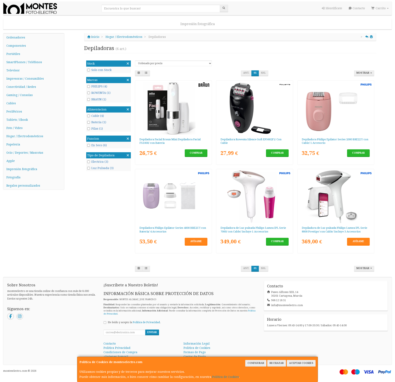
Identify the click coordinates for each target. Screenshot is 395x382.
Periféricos (14, 111)
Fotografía (13, 177)
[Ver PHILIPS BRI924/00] (254, 196)
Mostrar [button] (363, 72)
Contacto (358, 8)
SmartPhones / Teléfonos (24, 62)
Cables (11, 103)
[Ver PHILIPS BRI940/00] (335, 196)
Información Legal (197, 343)
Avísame (196, 241)
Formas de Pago (195, 352)
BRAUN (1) (98, 99)
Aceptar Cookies (301, 363)
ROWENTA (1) (100, 92)
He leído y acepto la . (134, 322)
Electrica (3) (99, 161)
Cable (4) (97, 115)
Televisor (13, 70)
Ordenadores (15, 37)
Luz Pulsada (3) (102, 168)
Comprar (196, 152)
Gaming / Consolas (19, 95)
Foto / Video (14, 128)
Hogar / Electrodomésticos (24, 136)
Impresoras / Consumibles (25, 78)
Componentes (16, 45)
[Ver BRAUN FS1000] (173, 108)
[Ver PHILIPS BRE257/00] (173, 196)
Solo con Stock (101, 70)
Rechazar (277, 363)
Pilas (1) (97, 128)
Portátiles (13, 54)
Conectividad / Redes (21, 86)
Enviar (152, 332)
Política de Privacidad (146, 322)
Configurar (255, 363)
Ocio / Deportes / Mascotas (24, 152)
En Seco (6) (99, 145)
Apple (10, 161)
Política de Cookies (225, 377)
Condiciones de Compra (120, 352)
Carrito (381, 8)
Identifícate (333, 8)
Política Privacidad (116, 347)
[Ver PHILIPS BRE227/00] (335, 108)
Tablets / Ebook (17, 119)
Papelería (13, 144)
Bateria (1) (98, 122)
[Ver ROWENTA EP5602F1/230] (254, 108)
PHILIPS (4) (99, 86)
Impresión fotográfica (197, 24)
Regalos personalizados (23, 185)
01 (255, 72)
